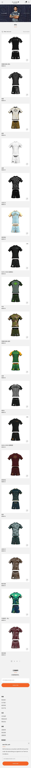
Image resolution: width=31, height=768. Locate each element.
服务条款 (3, 705)
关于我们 (3, 702)
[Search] (29, 2)
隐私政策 (3, 732)
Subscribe (15, 763)
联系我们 (3, 700)
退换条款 (3, 735)
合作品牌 (3, 716)
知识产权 (3, 708)
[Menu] (2, 2)
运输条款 (3, 730)
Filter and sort (7, 31)
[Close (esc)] (29, 743)
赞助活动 (3, 721)
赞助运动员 (4, 719)
